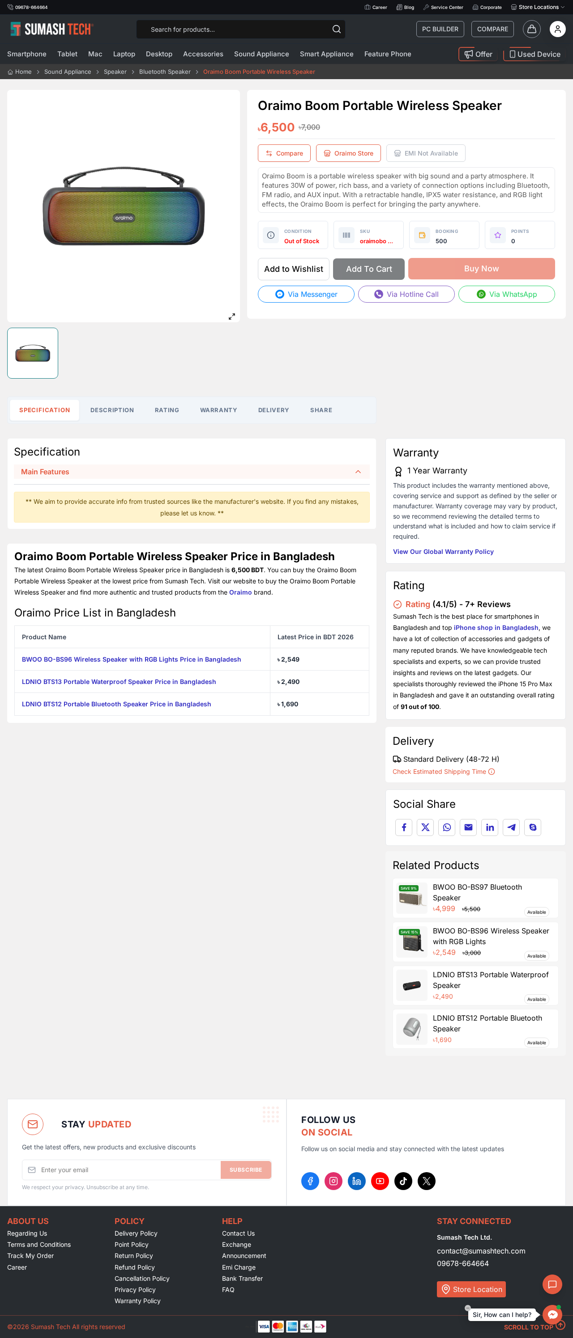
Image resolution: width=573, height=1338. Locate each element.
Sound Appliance (261, 54)
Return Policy (134, 1255)
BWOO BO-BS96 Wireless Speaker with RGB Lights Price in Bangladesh (131, 659)
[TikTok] (403, 1181)
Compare (492, 29)
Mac (95, 54)
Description (112, 410)
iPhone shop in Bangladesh (496, 627)
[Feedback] (552, 1284)
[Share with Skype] (532, 827)
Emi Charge (239, 1267)
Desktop (159, 54)
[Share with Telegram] (511, 827)
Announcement (244, 1255)
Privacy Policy (135, 1289)
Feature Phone (387, 54)
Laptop (124, 54)
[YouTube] (380, 1181)
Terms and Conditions (39, 1244)
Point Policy (132, 1244)
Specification (44, 410)
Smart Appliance (327, 54)
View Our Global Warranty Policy (443, 551)
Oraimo (240, 592)
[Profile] (558, 29)
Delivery (274, 410)
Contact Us (238, 1233)
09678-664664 (463, 1263)
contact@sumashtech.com (481, 1250)
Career (379, 7)
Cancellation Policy (142, 1278)
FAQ (228, 1289)
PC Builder (440, 29)
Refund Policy (135, 1267)
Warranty (219, 410)
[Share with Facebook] (403, 827)
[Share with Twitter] (425, 827)
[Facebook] (310, 1181)
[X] (427, 1181)
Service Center (447, 7)
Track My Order (30, 1255)
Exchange (236, 1244)
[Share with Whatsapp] (446, 827)
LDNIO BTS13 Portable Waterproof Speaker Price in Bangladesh (119, 681)
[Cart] (532, 29)
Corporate (491, 7)
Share (321, 410)
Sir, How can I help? (502, 1314)
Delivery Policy (136, 1233)
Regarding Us (27, 1233)
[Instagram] (333, 1181)
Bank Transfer (242, 1278)
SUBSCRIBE (246, 1169)
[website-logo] (52, 28)
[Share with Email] (468, 827)
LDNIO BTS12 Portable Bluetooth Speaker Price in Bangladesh (116, 704)
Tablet (67, 54)
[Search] (336, 29)
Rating (167, 410)
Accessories (203, 54)
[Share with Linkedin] (489, 827)
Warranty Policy (138, 1300)
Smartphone (27, 54)
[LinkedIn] (357, 1181)
